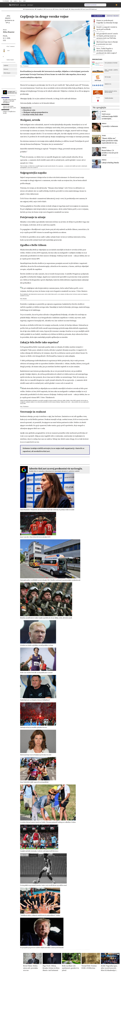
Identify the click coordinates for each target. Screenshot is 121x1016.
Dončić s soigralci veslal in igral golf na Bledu (106, 28)
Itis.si (20, 1)
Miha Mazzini (8, 32)
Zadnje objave (113, 16)
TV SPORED (6, 1)
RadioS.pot (94, 9)
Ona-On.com (49, 9)
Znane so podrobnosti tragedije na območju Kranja (107, 21)
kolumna (6, 69)
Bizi (11, 1)
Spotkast (30, 5)
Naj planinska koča (29, 9)
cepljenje (6, 65)
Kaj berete (98, 16)
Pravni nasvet (85, 9)
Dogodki (66, 9)
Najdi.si (15, 1)
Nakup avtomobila (75, 9)
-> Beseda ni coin (28, 110)
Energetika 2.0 (40, 9)
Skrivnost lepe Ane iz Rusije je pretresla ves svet (107, 43)
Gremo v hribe (58, 9)
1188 (24, 1)
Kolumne (23, 5)
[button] (4, 5)
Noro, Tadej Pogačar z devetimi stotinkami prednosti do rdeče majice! (106, 51)
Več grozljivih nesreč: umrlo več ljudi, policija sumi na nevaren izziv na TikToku (107, 36)
